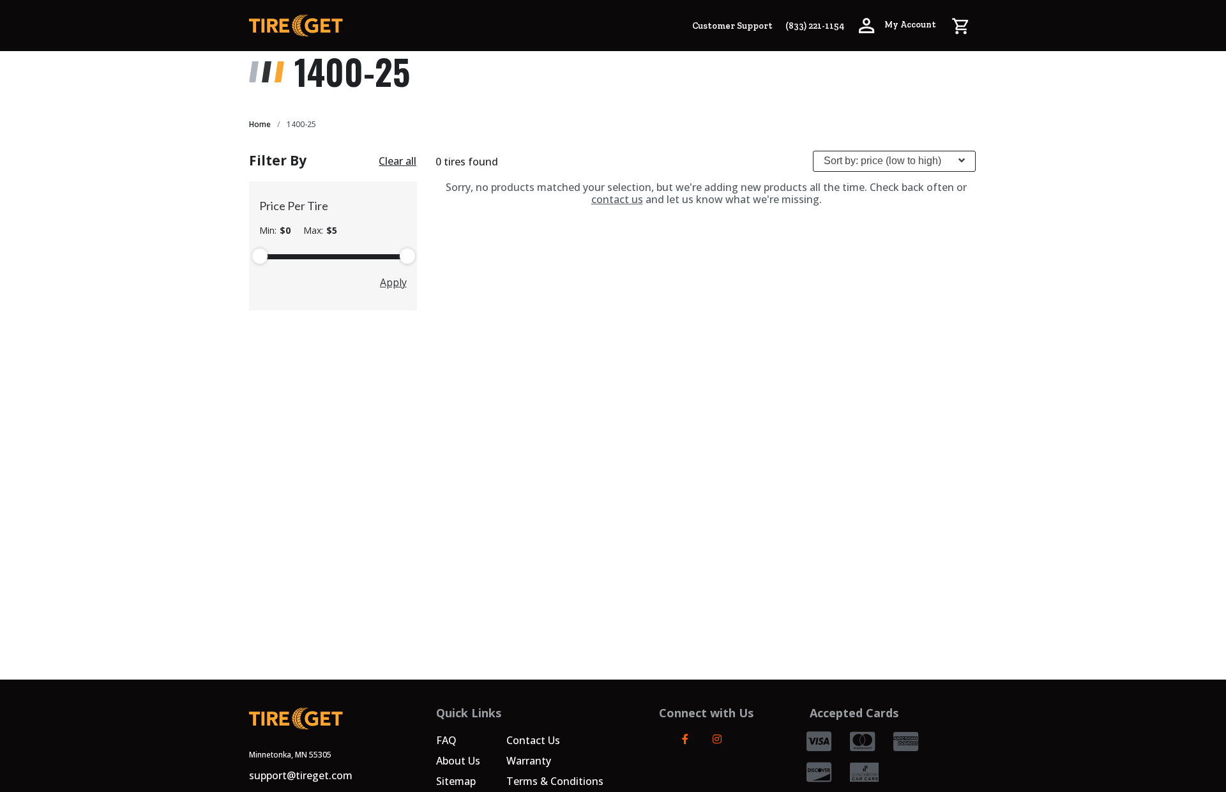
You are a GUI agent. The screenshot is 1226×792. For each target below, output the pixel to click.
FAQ (446, 740)
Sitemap (456, 781)
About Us (458, 761)
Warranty (528, 761)
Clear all (397, 161)
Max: (320, 230)
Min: (275, 230)
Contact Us (533, 740)
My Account (909, 24)
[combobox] (894, 161)
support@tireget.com (300, 775)
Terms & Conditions (554, 781)
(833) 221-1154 (814, 25)
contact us (617, 199)
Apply (393, 282)
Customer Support (732, 25)
